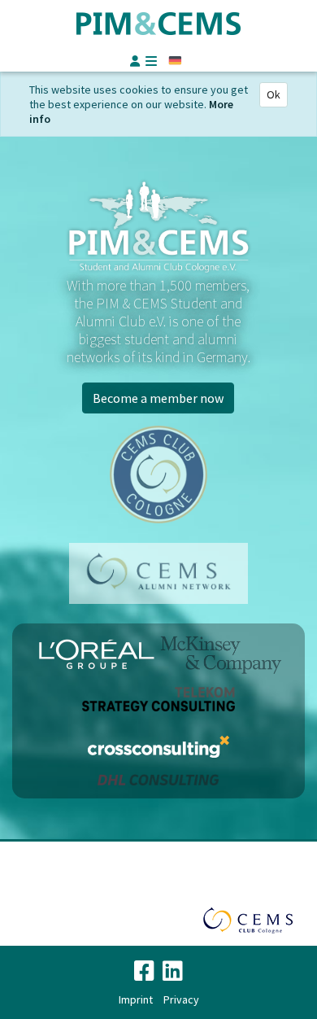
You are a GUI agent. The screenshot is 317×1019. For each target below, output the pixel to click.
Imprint (136, 999)
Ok (273, 94)
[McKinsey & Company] (221, 654)
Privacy (181, 999)
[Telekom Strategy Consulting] (158, 699)
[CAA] (158, 573)
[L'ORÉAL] (98, 654)
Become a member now (158, 398)
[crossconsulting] (158, 747)
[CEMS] (158, 474)
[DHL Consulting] (158, 779)
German (175, 61)
